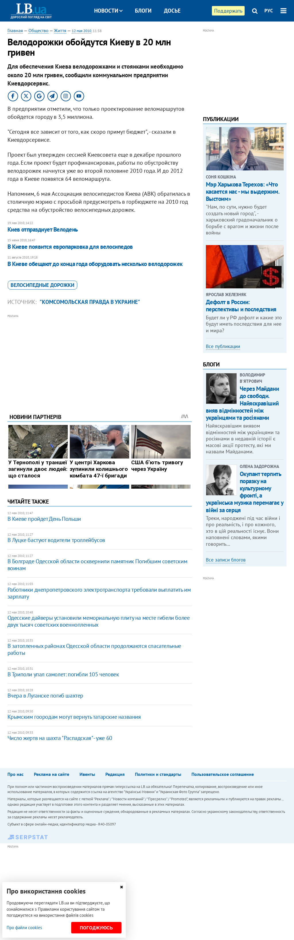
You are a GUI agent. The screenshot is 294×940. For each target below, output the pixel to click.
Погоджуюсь (96, 927)
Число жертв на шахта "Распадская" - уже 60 (59, 738)
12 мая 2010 (81, 30)
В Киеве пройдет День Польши (44, 519)
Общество (38, 30)
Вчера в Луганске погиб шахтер (45, 695)
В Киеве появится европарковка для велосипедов (70, 246)
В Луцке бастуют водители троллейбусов (56, 540)
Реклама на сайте (51, 774)
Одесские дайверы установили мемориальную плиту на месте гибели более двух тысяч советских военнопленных (98, 621)
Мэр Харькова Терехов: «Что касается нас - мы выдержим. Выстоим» (242, 191)
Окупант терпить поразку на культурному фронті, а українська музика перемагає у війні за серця (244, 492)
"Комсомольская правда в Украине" (90, 301)
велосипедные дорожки (42, 285)
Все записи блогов (225, 560)
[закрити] (121, 887)
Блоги (143, 10)
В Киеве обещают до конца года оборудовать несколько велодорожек (95, 264)
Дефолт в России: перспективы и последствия (241, 305)
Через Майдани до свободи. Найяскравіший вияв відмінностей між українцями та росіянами (242, 403)
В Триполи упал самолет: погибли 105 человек (63, 674)
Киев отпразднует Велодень (42, 229)
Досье (172, 10)
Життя (60, 30)
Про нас (15, 774)
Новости (106, 10)
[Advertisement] (99, 359)
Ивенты (87, 774)
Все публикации (223, 346)
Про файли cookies (24, 927)
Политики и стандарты (158, 774)
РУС (268, 10)
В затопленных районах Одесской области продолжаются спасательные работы (94, 649)
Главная (15, 30)
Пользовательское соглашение (223, 774)
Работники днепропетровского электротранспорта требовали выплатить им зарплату (99, 593)
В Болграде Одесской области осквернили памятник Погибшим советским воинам (97, 565)
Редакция (115, 774)
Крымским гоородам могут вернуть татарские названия (74, 716)
